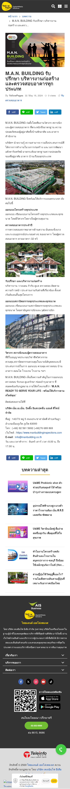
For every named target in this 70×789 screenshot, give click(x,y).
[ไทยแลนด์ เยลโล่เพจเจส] (28, 682)
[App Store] (53, 698)
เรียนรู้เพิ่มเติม (29, 786)
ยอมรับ (54, 781)
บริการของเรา (13, 662)
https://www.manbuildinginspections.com (39, 432)
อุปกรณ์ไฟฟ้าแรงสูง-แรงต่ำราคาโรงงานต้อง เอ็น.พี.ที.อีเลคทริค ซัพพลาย (48, 510)
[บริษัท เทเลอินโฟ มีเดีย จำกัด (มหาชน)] (35, 754)
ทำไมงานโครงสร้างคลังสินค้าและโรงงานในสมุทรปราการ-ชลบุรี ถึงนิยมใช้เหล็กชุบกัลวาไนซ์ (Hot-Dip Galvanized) (48, 560)
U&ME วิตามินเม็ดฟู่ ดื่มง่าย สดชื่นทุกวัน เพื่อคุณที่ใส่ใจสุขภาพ (48, 533)
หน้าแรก (12, 16)
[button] (12, 112)
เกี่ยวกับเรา (11, 655)
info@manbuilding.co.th (28, 437)
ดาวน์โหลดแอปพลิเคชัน (50, 691)
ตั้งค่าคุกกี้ (46, 781)
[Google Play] (53, 706)
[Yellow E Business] (20, 682)
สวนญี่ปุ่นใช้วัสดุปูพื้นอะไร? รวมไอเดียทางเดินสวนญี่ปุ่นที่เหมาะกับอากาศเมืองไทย (49, 578)
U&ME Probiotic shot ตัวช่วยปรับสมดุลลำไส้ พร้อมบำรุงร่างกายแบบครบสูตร (47, 487)
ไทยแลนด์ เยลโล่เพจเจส (35, 623)
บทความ (26, 16)
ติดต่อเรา (10, 670)
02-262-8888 (36, 725)
